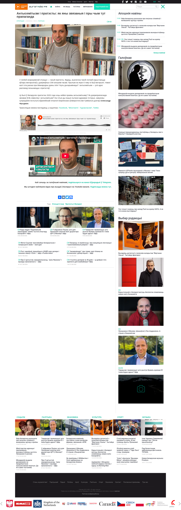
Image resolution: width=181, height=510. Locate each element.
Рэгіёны (70, 482)
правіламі (117, 491)
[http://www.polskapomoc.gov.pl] (166, 503)
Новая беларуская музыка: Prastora (152, 459)
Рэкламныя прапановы (131, 482)
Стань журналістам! (40, 482)
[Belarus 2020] (15, 503)
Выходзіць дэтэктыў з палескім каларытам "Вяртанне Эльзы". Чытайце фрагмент (143, 26)
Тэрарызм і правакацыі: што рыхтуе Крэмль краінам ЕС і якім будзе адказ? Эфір (96, 231)
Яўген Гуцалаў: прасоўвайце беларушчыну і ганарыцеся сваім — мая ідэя (36, 244)
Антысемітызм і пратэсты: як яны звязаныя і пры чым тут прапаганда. (68, 132)
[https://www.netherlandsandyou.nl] (38, 504)
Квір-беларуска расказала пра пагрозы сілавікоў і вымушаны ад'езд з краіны (141, 19)
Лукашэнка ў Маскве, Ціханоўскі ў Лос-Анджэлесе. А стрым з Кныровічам (77, 450)
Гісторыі (76, 7)
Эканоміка (72, 417)
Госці (69, 2)
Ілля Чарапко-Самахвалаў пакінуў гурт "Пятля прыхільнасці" (152, 440)
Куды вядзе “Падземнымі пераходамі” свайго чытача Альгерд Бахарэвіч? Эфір (32, 231)
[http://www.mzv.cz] (84, 503)
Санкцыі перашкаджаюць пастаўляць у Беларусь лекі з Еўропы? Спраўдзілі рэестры (140, 133)
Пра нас (145, 482)
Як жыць (66, 7)
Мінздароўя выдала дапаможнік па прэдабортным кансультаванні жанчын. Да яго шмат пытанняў (141, 47)
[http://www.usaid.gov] (63, 503)
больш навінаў (159, 53)
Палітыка (41, 21)
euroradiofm (47, 132)
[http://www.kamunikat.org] (74, 503)
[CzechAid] (117, 503)
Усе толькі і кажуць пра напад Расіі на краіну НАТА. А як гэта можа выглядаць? (140, 40)
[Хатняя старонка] (38, 7)
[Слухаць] (110, 21)
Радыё (62, 482)
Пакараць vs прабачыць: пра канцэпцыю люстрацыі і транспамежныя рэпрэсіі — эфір (89, 244)
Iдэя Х (85, 2)
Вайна (57, 7)
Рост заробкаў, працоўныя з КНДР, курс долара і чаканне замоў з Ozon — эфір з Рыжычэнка (38, 252)
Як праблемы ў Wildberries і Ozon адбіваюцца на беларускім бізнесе (77, 460)
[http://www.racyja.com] (55, 503)
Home (51, 7)
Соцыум (21, 417)
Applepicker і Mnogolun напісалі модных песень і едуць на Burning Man (101, 464)
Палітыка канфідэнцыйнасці (90, 494)
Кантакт (118, 482)
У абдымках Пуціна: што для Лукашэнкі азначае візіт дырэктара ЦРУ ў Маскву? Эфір (64, 231)
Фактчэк (91, 2)
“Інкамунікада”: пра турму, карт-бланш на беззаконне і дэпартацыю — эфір (85, 252)
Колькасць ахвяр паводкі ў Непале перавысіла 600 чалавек (140, 406)
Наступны (179, 503)
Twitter (96, 108)
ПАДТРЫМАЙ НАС (102, 7)
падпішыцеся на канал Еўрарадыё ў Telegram (89, 182)
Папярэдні (1, 503)
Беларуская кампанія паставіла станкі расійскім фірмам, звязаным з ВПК (76, 440)
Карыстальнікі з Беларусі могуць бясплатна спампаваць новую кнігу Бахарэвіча (102, 453)
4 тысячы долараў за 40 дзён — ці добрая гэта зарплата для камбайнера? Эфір (86, 261)
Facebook (63, 108)
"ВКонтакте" (73, 108)
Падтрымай (54, 482)
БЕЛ (154, 2)
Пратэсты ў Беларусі (73, 204)
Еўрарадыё (20, 21)
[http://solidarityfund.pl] (148, 503)
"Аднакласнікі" (86, 108)
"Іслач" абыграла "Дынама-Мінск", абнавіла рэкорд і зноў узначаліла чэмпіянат (127, 460)
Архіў (77, 482)
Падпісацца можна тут (100, 187)
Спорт (120, 417)
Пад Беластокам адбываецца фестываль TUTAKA (151, 450)
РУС (159, 2)
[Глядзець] (108, 21)
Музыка (146, 417)
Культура (96, 417)
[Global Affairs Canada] (99, 504)
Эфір (96, 2)
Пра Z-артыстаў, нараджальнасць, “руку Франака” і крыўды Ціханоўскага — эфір (40, 261)
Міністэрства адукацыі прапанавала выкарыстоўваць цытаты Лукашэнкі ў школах (143, 33)
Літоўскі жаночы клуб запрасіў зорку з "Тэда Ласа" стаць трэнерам (128, 450)
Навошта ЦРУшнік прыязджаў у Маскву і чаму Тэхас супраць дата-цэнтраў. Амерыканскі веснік (139, 172)
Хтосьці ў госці (58, 204)
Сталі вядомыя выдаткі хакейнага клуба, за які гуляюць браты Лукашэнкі (127, 440)
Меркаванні (87, 7)
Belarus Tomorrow (77, 2)
